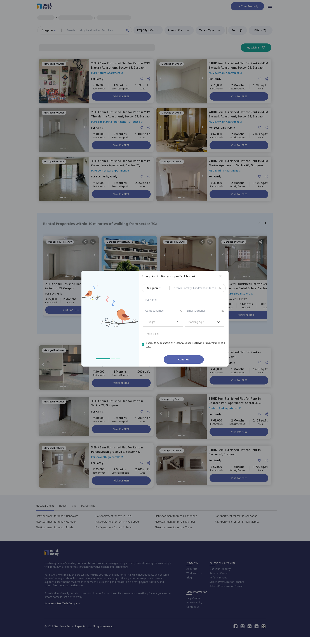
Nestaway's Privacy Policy (206, 342)
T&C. (148, 346)
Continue (183, 359)
